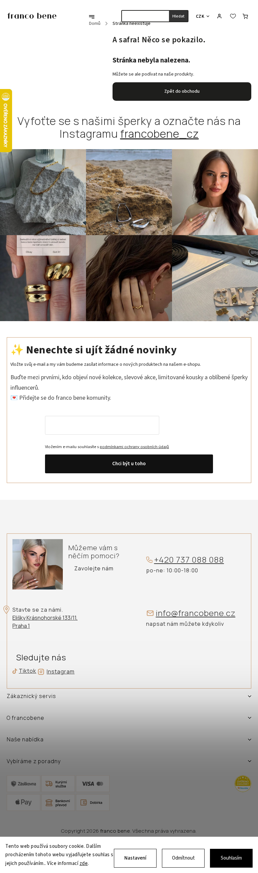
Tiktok (25, 671)
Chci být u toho (129, 463)
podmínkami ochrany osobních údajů (134, 447)
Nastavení (135, 858)
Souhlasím (231, 858)
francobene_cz (159, 133)
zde (84, 863)
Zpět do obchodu (182, 91)
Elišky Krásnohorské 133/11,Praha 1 (45, 621)
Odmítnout (183, 858)
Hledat (178, 16)
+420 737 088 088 (189, 560)
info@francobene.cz (195, 613)
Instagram (61, 671)
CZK (200, 16)
